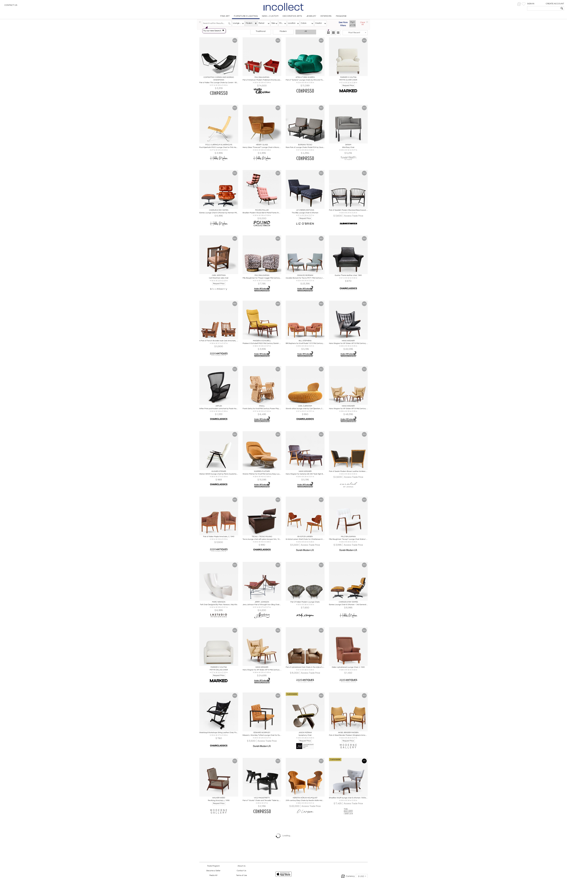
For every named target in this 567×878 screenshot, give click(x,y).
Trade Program (213, 866)
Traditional (260, 31)
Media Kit (213, 875)
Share (217, 73)
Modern (283, 31)
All (306, 31)
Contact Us (10, 5)
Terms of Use (241, 875)
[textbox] (543, 8)
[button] (519, 4)
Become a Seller (213, 871)
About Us (241, 866)
